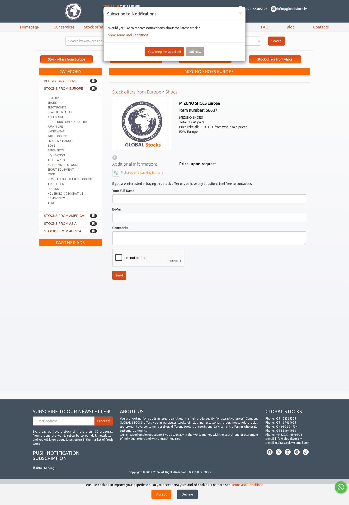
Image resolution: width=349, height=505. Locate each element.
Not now (195, 52)
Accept (161, 494)
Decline (187, 494)
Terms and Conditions (247, 485)
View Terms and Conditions (128, 35)
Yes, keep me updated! (164, 52)
